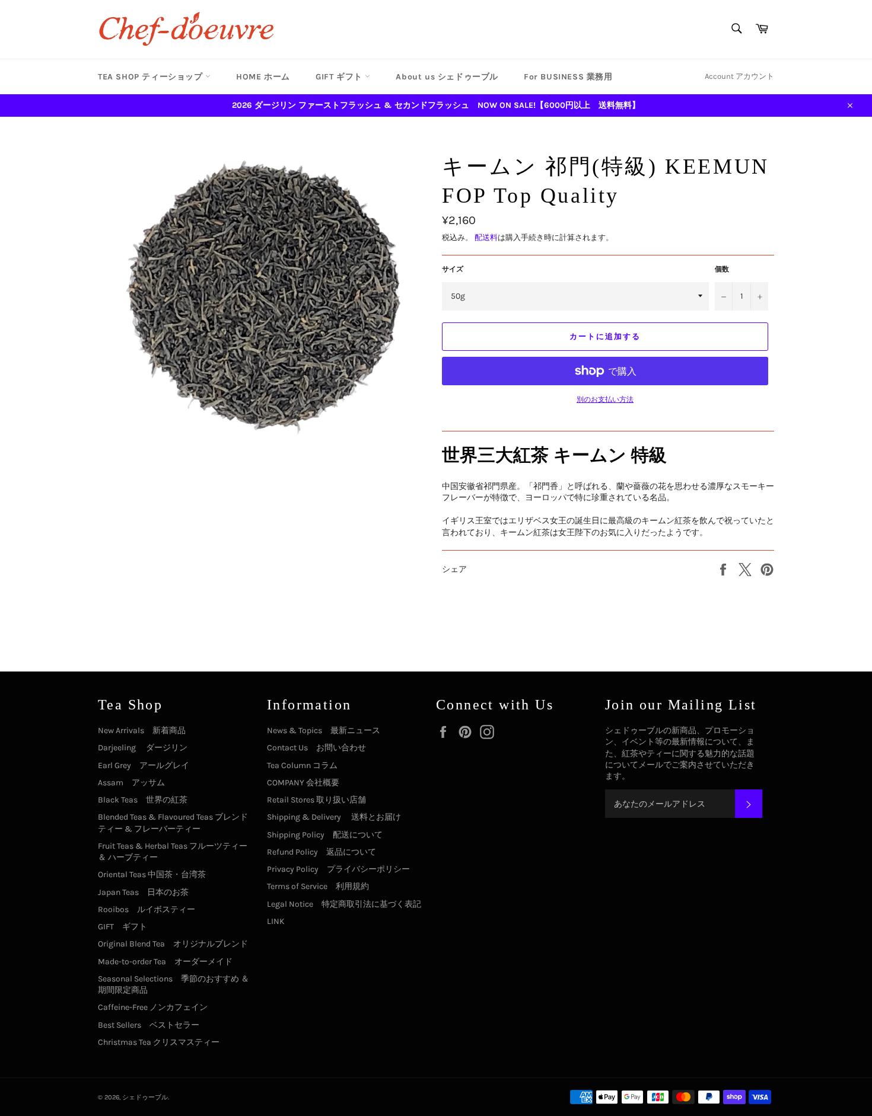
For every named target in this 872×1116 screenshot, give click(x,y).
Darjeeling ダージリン (142, 748)
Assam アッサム (131, 783)
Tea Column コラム (302, 765)
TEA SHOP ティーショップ (151, 77)
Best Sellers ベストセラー (148, 1025)
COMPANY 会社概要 (303, 783)
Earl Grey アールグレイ (143, 765)
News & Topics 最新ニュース (323, 730)
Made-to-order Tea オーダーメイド (165, 962)
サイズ (452, 269)
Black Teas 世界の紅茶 (142, 800)
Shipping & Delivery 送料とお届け (334, 817)
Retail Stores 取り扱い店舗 (316, 800)
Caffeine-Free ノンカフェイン (153, 1007)
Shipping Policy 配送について (325, 835)
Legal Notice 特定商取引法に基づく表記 (344, 904)
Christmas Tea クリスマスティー (158, 1042)
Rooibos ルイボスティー (146, 909)
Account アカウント (739, 76)
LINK (276, 921)
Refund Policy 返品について (321, 852)
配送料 (486, 237)
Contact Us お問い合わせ (316, 748)
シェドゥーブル (145, 1097)
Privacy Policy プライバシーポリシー (338, 869)
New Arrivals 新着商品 (142, 730)
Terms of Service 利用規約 (318, 886)
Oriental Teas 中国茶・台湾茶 (152, 874)
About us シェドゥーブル (447, 77)
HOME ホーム (263, 77)
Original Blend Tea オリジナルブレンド (173, 944)
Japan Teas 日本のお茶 (143, 892)
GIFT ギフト (340, 77)
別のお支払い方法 (605, 399)
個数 (722, 269)
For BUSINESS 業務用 (568, 77)
